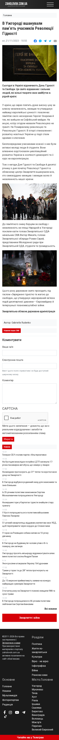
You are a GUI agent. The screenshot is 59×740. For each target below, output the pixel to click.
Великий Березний (42, 729)
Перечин (37, 726)
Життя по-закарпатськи (39, 650)
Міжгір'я (36, 722)
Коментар (7, 380)
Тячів (35, 693)
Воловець (37, 718)
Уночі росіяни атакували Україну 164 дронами (25, 563)
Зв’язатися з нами (11, 643)
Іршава (36, 704)
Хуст (34, 696)
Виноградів (38, 715)
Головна (7, 15)
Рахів (35, 700)
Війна (35, 670)
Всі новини (50, 608)
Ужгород (37, 685)
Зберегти (8, 439)
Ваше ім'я (7, 346)
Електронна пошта (12, 360)
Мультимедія (9, 695)
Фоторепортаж (10, 700)
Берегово (37, 711)
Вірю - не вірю (40, 661)
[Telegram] (23, 712)
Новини (6, 690)
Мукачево (37, 689)
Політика (37, 644)
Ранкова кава (39, 675)
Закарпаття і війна (29, 617)
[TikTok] (5, 716)
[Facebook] (4, 712)
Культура (37, 656)
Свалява (36, 707)
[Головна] (16, 4)
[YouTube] (17, 712)
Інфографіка (39, 665)
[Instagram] (10, 712)
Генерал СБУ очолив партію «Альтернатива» (24, 455)
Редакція (7, 704)
